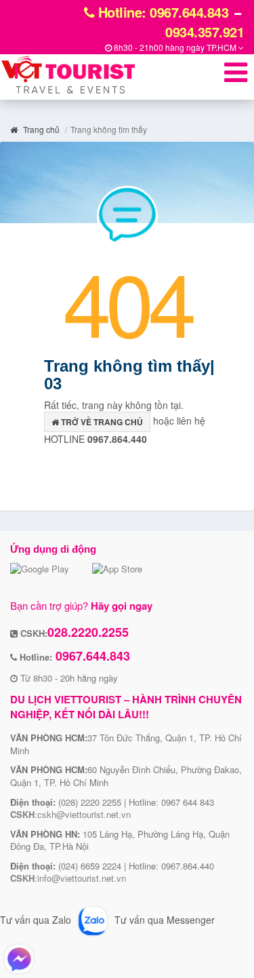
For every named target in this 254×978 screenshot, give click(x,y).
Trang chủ (40, 129)
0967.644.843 (91, 656)
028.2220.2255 (88, 632)
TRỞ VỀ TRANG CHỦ (101, 422)
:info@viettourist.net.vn (68, 878)
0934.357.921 (204, 31)
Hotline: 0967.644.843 (161, 12)
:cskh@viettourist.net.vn (70, 814)
